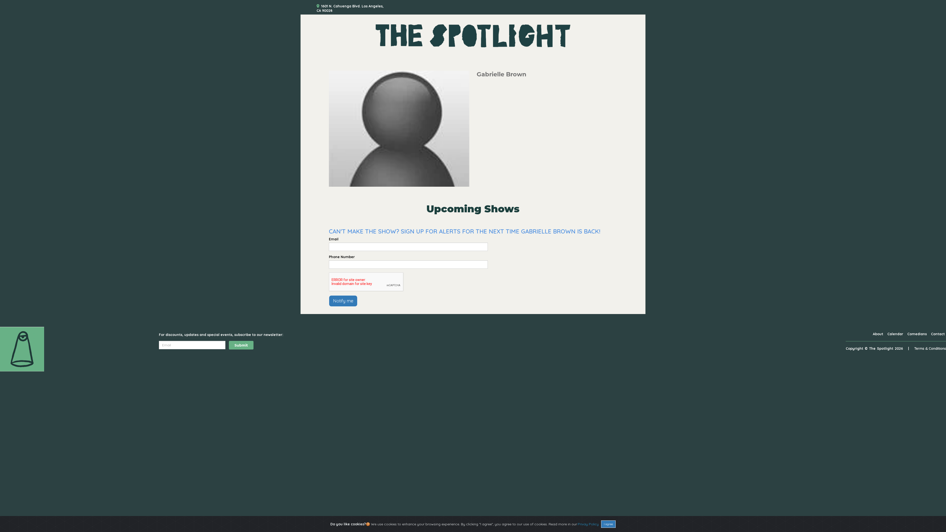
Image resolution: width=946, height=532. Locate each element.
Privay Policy (588, 524)
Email (333, 239)
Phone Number (342, 257)
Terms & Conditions (930, 348)
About (878, 334)
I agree (608, 524)
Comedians (917, 334)
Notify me (343, 301)
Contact (938, 334)
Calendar (895, 334)
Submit (241, 345)
